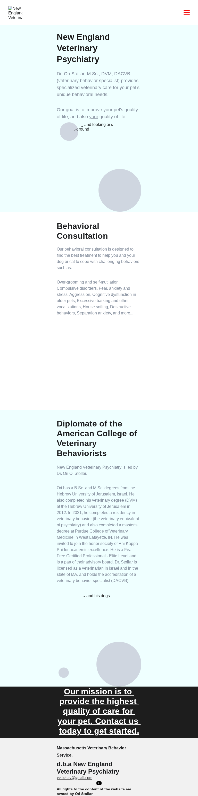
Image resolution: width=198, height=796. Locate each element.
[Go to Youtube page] (99, 783)
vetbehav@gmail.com (74, 777)
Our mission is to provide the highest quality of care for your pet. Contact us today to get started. (99, 711)
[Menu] (187, 12)
